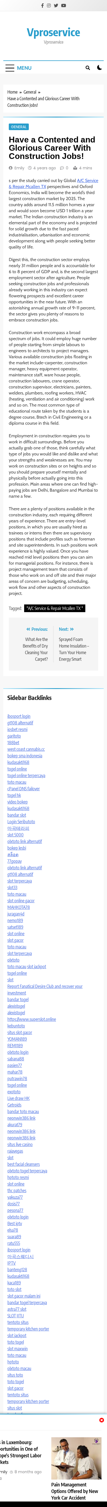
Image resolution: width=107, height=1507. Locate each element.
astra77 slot (16, 1309)
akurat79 (14, 1124)
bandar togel (18, 999)
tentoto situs (18, 1322)
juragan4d (15, 914)
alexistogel (16, 1006)
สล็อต (12, 854)
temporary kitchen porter (28, 1329)
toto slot (14, 1289)
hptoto (13, 1362)
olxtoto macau (19, 1368)
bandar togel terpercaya (27, 1302)
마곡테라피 (18, 828)
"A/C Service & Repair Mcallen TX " (55, 608)
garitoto (14, 736)
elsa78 (12, 1230)
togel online (17, 769)
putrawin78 (17, 1078)
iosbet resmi (17, 729)
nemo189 (15, 920)
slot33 (12, 887)
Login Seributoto (21, 821)
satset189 (15, 927)
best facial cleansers (23, 1164)
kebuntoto (16, 1026)
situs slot (14, 1408)
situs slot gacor (19, 1032)
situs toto (15, 1375)
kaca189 (14, 1282)
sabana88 (15, 1058)
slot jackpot (36, 966)
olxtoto (13, 960)
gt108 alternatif (20, 723)
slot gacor (15, 940)
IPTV (11, 1263)
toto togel (15, 1342)
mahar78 (14, 1072)
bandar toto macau (23, 1111)
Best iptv (14, 1223)
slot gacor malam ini (23, 1296)
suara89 (14, 1236)
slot (10, 979)
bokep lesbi (16, 848)
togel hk (14, 795)
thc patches (16, 1190)
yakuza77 (15, 1197)
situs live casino (20, 1144)
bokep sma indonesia (24, 755)
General (19, 127)
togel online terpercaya (26, 775)
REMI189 (15, 1045)
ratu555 (13, 1243)
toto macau (16, 782)
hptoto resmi (18, 1177)
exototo (14, 1091)
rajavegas (15, 1151)
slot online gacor (21, 900)
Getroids (14, 1105)
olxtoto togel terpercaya (27, 1170)
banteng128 (17, 1269)
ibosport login (18, 716)
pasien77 (14, 1065)
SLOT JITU (15, 1315)
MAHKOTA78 (18, 907)
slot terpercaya (19, 881)
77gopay (14, 861)
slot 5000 (15, 834)
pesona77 (15, 1210)
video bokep (17, 802)
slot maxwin (17, 1348)
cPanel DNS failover (23, 788)
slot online (15, 933)
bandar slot (16, 815)
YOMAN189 (17, 1039)
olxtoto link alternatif (24, 841)
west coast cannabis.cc (26, 749)
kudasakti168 (18, 762)
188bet (13, 742)
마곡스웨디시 (20, 1256)
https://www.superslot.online (31, 1019)
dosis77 (13, 1203)
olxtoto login (18, 1052)
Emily (19, 168)
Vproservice (53, 32)
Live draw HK (18, 1098)
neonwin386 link (21, 1118)
